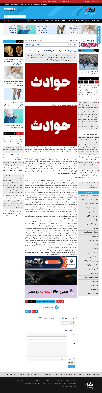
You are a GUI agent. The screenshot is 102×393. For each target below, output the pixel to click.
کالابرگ (96, 244)
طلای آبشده (94, 289)
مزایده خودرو (94, 273)
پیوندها (36, 4)
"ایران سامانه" (65, 386)
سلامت (34, 20)
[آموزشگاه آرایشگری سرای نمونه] (51, 291)
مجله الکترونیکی (37, 381)
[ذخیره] (33, 44)
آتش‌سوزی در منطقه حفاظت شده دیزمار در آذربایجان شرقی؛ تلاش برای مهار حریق (12, 157)
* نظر (73, 344)
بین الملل (82, 20)
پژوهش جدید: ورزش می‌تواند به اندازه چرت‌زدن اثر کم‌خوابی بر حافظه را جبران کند (73, 32)
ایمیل (73, 339)
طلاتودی (95, 248)
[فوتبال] (98, 35)
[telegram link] (11, 374)
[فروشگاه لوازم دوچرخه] (51, 277)
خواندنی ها (40, 20)
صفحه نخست (95, 20)
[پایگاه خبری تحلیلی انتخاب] (90, 12)
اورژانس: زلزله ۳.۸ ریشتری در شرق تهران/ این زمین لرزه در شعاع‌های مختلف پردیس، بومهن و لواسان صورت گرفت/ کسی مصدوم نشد (12, 140)
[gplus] (33, 311)
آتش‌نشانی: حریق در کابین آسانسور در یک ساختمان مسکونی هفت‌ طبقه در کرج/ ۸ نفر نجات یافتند (12, 213)
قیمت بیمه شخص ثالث (91, 261)
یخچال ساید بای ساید (91, 207)
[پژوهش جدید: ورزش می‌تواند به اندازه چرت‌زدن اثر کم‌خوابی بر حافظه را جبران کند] (13, 72)
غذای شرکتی (94, 236)
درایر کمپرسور (94, 240)
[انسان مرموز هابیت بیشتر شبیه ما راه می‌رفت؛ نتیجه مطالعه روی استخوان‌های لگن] (13, 50)
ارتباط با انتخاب (43, 4)
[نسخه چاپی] (27, 44)
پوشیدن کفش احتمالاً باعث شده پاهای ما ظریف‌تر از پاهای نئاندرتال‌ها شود (42, 31)
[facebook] (29, 311)
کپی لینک (60, 302)
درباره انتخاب (73, 381)
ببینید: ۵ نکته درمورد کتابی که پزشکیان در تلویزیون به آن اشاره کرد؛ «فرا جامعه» (88, 185)
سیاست (88, 20)
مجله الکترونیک (15, 4)
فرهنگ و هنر (57, 20)
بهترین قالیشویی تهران (91, 277)
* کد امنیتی (72, 359)
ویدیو (29, 20)
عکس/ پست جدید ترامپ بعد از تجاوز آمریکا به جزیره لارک (88, 133)
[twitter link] (7, 374)
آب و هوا (30, 4)
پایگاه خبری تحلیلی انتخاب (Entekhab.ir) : (64, 105)
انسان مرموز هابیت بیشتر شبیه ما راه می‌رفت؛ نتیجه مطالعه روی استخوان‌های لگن (13, 61)
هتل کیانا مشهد (93, 220)
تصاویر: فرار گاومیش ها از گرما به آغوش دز (89, 72)
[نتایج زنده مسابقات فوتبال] (98, 41)
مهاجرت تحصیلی (93, 252)
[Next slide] (80, 50)
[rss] (11, 21)
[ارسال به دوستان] (30, 44)
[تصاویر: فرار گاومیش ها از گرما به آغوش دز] (88, 62)
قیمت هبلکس (94, 257)
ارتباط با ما (65, 381)
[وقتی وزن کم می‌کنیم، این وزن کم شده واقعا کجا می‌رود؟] (13, 116)
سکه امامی (95, 281)
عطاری (96, 228)
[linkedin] (36, 311)
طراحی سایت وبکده (92, 269)
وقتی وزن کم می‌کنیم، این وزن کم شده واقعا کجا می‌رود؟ (12, 30)
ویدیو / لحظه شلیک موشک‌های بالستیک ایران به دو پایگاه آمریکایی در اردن (88, 164)
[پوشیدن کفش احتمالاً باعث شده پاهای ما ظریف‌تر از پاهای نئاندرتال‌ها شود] (13, 94)
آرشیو (17, 381)
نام (74, 334)
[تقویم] (98, 38)
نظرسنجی (7, 4)
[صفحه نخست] (98, 28)
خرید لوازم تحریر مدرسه (91, 203)
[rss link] (14, 374)
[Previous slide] (85, 50)
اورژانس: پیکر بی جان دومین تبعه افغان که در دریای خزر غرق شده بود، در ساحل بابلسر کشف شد (12, 149)
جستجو (22, 381)
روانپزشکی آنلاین (93, 293)
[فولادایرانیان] (51, 262)
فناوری (63, 20)
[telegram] (8, 21)
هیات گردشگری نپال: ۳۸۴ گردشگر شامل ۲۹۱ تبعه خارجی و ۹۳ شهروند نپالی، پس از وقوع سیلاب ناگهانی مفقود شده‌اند (12, 204)
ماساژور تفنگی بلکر (92, 224)
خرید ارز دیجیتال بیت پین (90, 199)
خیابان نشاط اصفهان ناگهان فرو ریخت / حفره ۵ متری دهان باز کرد (12, 163)
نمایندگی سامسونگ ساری (90, 232)
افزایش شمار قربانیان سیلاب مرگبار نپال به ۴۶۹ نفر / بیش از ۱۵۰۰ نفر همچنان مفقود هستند (12, 170)
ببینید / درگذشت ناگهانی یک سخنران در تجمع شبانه (88, 158)
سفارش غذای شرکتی (92, 265)
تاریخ (77, 20)
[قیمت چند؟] (98, 31)
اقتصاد (73, 20)
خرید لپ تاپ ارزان (92, 216)
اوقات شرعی (23, 4)
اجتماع (68, 20)
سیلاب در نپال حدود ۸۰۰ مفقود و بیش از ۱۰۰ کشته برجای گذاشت (12, 196)
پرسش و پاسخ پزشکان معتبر (89, 195)
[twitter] (4, 21)
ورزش (46, 20)
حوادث (50, 20)
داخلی (68, 44)
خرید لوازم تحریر (93, 212)
